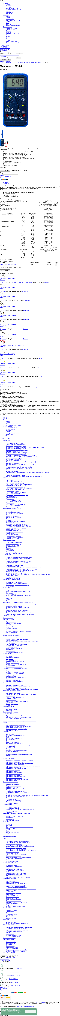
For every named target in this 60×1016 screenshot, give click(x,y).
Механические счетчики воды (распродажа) (17, 469)
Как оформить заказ (11, 28)
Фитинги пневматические (13, 629)
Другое (8, 755)
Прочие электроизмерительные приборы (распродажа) (21, 462)
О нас (7, 23)
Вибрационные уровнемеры (13, 875)
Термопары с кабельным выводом (15, 563)
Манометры (9, 656)
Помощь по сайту (7, 426)
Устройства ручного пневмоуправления (16, 883)
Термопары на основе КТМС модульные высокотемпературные (23, 567)
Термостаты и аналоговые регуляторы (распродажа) (20, 455)
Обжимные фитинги (11, 628)
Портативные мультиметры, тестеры (16, 776)
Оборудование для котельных (14, 800)
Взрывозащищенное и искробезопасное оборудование (18, 602)
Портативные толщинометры (14, 774)
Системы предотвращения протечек (16, 854)
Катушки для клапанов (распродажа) (16, 444)
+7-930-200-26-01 (14, 972)
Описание (5, 182)
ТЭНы (7, 590)
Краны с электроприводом (13, 493)
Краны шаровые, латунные (13, 501)
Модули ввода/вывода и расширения (16, 677)
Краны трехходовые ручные (13, 500)
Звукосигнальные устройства (14, 648)
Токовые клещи (10, 533)
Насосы (5, 722)
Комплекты (9, 599)
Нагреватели (6, 587)
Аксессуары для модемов (13, 680)
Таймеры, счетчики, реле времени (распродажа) (19, 467)
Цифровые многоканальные (13, 786)
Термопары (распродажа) (13, 473)
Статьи (8, 17)
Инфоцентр (6, 419)
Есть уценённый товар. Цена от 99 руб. (21, 282)
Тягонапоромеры (10, 665)
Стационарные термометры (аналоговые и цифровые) (21, 694)
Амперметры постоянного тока (14, 513)
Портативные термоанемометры (15, 764)
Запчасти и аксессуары (12, 861)
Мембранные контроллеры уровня (15, 871)
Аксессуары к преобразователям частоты (17, 750)
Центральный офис (11, 38)
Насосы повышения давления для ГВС (16, 729)
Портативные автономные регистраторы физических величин (23, 766)
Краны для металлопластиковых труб (16, 504)
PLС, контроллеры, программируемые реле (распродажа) (21, 456)
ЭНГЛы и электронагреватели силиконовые (18, 591)
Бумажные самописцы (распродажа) (16, 454)
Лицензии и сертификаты (13, 25)
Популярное (9, 12)
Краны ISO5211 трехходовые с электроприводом (19, 484)
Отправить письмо (14, 55)
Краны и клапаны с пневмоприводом (16, 885)
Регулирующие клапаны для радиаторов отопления (20, 846)
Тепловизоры (9, 702)
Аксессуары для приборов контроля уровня (18, 877)
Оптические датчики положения (14, 931)
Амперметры (9, 510)
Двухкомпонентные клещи (13, 832)
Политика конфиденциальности (25, 1006)
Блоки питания (10, 734)
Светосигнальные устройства (14, 645)
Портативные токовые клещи (14, 778)
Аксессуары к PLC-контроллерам (15, 672)
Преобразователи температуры (14, 685)
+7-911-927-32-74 (13, 979)
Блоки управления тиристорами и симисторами (19, 752)
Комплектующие (10, 651)
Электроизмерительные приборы (21, 62)
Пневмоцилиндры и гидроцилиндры (15, 886)
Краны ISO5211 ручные (12, 491)
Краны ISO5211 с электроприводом (15, 483)
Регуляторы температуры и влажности (16, 796)
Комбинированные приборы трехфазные (17, 525)
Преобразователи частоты (13, 748)
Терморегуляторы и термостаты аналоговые (18, 793)
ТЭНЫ (7, 737)
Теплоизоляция (10, 550)
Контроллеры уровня (11, 865)
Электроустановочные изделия (11, 635)
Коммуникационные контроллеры (15, 673)
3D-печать (8, 7)
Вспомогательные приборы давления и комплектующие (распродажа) (25, 447)
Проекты (8, 5)
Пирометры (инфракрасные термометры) (17, 701)
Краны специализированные (14, 505)
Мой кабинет (3, 46)
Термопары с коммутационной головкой (17, 562)
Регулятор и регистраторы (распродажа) (17, 452)
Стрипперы (9, 833)
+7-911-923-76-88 (17, 968)
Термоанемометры (11, 700)
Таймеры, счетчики (8, 804)
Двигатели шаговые (11, 741)
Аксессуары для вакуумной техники (15, 906)
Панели (8, 601)
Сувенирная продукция (9, 836)
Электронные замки (8, 706)
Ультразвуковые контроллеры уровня (16, 873)
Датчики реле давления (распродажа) (16, 448)
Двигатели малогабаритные (13, 912)
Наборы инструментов (12, 828)
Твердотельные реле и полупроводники (16, 644)
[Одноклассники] (3, 179)
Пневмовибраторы (11, 890)
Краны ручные (10, 499)
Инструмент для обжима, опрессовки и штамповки (19, 827)
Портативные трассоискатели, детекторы (17, 779)
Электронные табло (8, 939)
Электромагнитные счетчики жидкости (16, 583)
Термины (8, 21)
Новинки (8, 11)
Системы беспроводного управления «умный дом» (17, 595)
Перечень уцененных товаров (11, 820)
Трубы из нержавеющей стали (14, 542)
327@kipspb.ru (4, 50)
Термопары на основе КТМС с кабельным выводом (20, 570)
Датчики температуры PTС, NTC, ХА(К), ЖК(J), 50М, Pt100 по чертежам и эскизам (28, 574)
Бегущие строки (10, 946)
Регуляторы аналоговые (12, 803)
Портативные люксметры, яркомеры (16, 768)
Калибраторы (9, 756)
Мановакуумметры (11, 660)
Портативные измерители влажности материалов (19, 763)
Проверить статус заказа (12, 33)
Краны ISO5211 (10, 480)
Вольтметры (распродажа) (13, 460)
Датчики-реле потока (11, 922)
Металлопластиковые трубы (13, 544)
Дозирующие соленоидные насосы (15, 725)
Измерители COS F (11, 522)
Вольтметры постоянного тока (14, 517)
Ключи (7, 831)
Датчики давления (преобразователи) (16, 664)
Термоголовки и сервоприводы (14, 858)
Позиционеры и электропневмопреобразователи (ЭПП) (21, 889)
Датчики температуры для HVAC (15, 571)
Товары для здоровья (9, 615)
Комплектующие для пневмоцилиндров (16, 887)
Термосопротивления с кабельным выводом (18, 558)
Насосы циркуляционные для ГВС (15, 727)
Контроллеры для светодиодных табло (16, 950)
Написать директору (11, 41)
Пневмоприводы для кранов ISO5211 (16, 489)
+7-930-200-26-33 (15, 975)
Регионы (8, 40)
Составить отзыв (5, 170)
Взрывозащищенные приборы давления (17, 610)
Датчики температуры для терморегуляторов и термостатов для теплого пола (27, 795)
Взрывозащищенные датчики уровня (16, 608)
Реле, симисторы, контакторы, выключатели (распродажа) (21, 465)
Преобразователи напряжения (14, 532)
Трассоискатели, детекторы (13, 536)
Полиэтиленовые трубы (12, 545)
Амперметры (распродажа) (13, 459)
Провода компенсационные (13, 577)
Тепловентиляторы (11, 594)
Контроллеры (9, 671)
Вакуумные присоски (11, 905)
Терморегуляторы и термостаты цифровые (17, 792)
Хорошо (30, 1011)
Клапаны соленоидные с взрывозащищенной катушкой (21, 604)
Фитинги (8, 627)
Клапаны (5, 838)
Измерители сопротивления (13, 530)
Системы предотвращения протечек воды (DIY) (19, 717)
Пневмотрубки (10, 549)
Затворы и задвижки (11, 497)
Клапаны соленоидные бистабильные (16, 849)
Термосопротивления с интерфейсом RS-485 (18, 561)
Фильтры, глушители (11, 898)
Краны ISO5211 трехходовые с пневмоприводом (19, 488)
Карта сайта (3, 989)
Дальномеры (9, 825)
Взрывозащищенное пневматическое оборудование (20, 614)
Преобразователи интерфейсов (14, 681)
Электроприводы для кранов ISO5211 (16, 485)
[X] (7, 179)
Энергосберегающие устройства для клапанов (18, 857)
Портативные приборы (9, 758)
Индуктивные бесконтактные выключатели (17, 930)
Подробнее (3, 282)
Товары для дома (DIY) (9, 713)
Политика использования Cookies (8, 1013)
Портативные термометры (13, 693)
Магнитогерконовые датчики (13, 935)
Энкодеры (8, 932)
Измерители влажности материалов (15, 816)
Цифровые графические (12, 787)
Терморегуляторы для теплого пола (15, 791)
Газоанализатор (10, 696)
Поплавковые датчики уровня (14, 869)
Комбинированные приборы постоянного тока (18, 526)
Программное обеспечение (13, 20)
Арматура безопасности (12, 633)
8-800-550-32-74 (4, 49)
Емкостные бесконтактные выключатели (17, 928)
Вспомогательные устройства (14, 667)
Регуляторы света (11, 799)
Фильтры (8, 624)
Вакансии (8, 24)
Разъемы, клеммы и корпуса (13, 640)
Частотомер (9, 518)
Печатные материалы (12, 423)
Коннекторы (9, 860)
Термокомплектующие (12, 575)
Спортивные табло (11, 942)
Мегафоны (9, 824)
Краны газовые (10, 503)
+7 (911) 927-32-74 (40, 1002)
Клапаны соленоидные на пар (14, 844)
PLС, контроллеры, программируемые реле (15, 668)
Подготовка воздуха (11, 881)
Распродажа (9, 13)
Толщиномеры (10, 819)
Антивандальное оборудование (14, 637)
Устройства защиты (11, 747)
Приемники (9, 598)
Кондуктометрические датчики (14, 867)
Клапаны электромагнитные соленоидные (17, 841)
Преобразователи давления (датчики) (16, 688)
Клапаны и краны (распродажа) (14, 443)
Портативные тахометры (12, 780)
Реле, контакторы (10, 643)
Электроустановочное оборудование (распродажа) (20, 464)
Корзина (5, 61)
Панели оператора (11, 676)
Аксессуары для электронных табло (15, 951)
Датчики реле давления (12, 663)
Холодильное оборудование (10, 712)
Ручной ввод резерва (11, 739)
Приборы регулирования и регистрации (17, 902)
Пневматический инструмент (14, 899)
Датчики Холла (10, 934)
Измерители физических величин (12, 690)
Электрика (6, 731)
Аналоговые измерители (12, 538)
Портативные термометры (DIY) (14, 716)
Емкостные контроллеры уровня (15, 870)
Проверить (20, 53)
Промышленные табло (12, 947)
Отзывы (8, 36)
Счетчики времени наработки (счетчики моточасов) (20, 809)
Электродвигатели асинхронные (14, 743)
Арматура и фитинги (8, 619)
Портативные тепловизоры (13, 767)
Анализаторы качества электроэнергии (16, 528)
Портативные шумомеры (13, 770)
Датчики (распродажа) (12, 471)
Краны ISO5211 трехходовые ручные (16, 492)
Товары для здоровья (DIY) (13, 718)
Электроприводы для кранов (14, 496)
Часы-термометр (10, 943)
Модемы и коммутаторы (12, 678)
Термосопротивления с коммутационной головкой (19, 557)
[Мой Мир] (5, 179)
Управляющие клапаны (12, 897)
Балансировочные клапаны (13, 623)
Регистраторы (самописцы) (13, 801)
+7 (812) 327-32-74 (5, 48)
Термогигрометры (11, 698)
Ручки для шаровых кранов (13, 507)
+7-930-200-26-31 (16, 982)
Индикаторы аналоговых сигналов (15, 521)
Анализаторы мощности (12, 529)
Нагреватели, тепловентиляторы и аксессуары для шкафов (22, 641)
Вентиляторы (9, 649)
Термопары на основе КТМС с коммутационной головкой (21, 569)
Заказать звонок (4, 55)
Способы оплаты (10, 29)
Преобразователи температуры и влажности (18, 686)
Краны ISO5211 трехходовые (14, 481)
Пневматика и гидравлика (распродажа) (17, 450)
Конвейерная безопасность (13, 936)
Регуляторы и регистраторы (10, 782)
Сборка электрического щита (14, 9)
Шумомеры (9, 705)
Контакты (5, 435)
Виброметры (9, 817)
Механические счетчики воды (14, 582)
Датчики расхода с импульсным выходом (17, 923)
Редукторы (9, 916)
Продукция (3, 56)
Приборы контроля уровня (10, 862)
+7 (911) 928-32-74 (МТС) (6, 960)
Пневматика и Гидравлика (10, 878)
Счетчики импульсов (11, 811)
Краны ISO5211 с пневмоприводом (15, 487)
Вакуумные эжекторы (12, 903)
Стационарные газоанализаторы (15, 697)
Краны (4, 477)
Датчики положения (8, 924)
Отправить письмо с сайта (13, 42)
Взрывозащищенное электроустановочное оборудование (21, 612)
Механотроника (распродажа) (14, 458)
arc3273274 (3, 987)
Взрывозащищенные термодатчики (15, 611)
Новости (8, 16)
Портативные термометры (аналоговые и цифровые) (20, 760)
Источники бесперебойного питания (16, 735)
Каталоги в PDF (10, 19)
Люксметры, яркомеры (12, 704)
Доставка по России (5, 176)
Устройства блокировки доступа (14, 652)
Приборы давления (8, 653)
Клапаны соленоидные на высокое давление (18, 842)
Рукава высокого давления (13, 552)
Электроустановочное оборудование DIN (17, 639)
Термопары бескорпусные (13, 566)
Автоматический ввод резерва (14, 738)
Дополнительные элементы (13, 901)
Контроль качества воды (9, 938)
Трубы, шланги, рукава (9, 540)
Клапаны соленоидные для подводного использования (21, 850)
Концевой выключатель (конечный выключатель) (19, 927)
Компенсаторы (10, 626)
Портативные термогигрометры (14, 762)
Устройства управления (12, 647)
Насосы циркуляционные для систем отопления (19, 726)
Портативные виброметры (13, 775)
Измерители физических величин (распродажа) (19, 468)
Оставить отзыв (5, 270)
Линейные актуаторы (11, 918)
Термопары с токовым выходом (14, 565)
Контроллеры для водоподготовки (15, 674)
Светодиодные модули (12, 948)
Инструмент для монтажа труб (14, 553)
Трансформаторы (11, 746)
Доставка (8, 31)
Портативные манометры (13, 657)
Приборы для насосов (12, 730)
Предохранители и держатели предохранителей (19, 754)
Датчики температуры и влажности (15, 797)
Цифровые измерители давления (15, 661)
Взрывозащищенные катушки (14, 606)
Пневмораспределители (12, 882)
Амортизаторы (10, 891)
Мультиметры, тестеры (37, 62)
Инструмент (6, 821)
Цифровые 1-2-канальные (13, 784)
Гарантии (8, 32)
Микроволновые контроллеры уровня (16, 874)
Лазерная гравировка (12, 8)
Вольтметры (9, 514)
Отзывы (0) (6, 183)
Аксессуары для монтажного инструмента (17, 835)
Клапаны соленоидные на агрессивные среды (18, 845)
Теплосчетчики (10, 586)
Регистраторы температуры (13, 790)
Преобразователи (8, 682)
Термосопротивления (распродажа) (15, 475)
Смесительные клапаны (12, 852)
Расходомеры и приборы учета (11, 579)
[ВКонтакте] (1, 179)
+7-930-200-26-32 (15, 986)
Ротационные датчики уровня (14, 866)
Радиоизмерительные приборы (14, 537)
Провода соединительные (13, 578)
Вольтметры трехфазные (12, 516)
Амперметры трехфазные (13, 512)
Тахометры (9, 812)
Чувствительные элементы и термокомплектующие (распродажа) (23, 476)
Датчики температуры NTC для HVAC (16, 573)
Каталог (8, 4)
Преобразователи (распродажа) (14, 451)
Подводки (8, 548)
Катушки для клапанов (12, 853)
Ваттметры (9, 520)
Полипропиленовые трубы (13, 546)
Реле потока (6, 919)
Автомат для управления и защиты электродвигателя (20, 745)
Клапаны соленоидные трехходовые (16, 848)
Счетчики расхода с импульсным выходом (17, 585)
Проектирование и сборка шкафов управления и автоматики (19, 721)
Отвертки (8, 829)
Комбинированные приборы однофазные (17, 524)
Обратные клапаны (11, 622)
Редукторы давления (11, 632)
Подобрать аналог (6, 59)
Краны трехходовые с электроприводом (17, 495)
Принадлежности (10, 710)
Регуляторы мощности (12, 751)
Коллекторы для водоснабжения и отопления (18, 631)
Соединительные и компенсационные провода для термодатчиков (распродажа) (28, 472)
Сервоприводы (10, 911)
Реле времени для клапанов (13, 856)
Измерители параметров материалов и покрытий (16, 813)
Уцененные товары (8, 618)
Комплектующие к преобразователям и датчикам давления (22, 689)
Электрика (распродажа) (12, 463)
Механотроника (7, 907)
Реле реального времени (12, 808)
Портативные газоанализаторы (14, 772)
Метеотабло (9, 944)
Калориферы (9, 593)
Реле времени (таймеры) (12, 807)
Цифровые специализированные (15, 788)
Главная (2, 62)
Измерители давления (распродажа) (16, 446)
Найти (18, 58)
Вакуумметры (9, 659)
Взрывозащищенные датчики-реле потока (17, 607)
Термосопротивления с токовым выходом (17, 559)
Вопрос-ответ (9, 35)
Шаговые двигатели (11, 910)
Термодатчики (7, 554)
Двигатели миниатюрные (12, 742)
